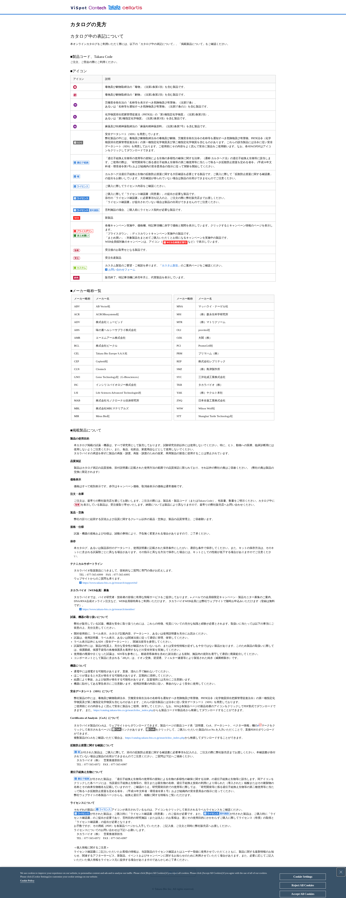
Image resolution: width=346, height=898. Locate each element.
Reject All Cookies (303, 885)
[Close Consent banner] (341, 872)
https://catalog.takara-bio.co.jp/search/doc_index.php (123, 710)
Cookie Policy (27, 880)
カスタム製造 (170, 265)
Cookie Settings (302, 876)
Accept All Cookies (302, 893)
